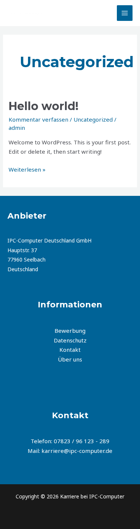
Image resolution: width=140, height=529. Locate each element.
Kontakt (70, 349)
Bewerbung (70, 330)
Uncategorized (93, 119)
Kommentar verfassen (38, 119)
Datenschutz (70, 340)
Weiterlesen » (27, 169)
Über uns (70, 359)
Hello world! (43, 106)
